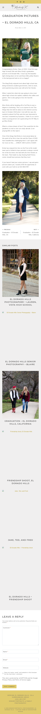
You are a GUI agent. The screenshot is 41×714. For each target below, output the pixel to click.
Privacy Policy (7, 680)
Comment (7, 628)
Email (5, 660)
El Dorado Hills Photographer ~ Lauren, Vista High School (20, 302)
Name (5, 651)
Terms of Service (21, 680)
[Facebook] (17, 1)
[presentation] (20, 273)
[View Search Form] (38, 7)
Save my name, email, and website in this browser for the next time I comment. (20, 673)
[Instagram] (20, 1)
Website (5, 668)
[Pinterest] (23, 1)
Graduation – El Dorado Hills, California (31, 232)
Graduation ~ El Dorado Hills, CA (10, 232)
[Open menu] (3, 7)
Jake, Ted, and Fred (20, 540)
